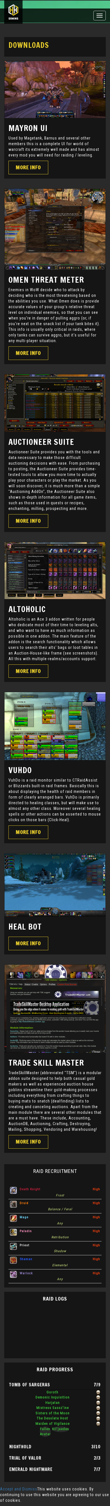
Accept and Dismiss (18, 1489)
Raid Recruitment (55, 1171)
